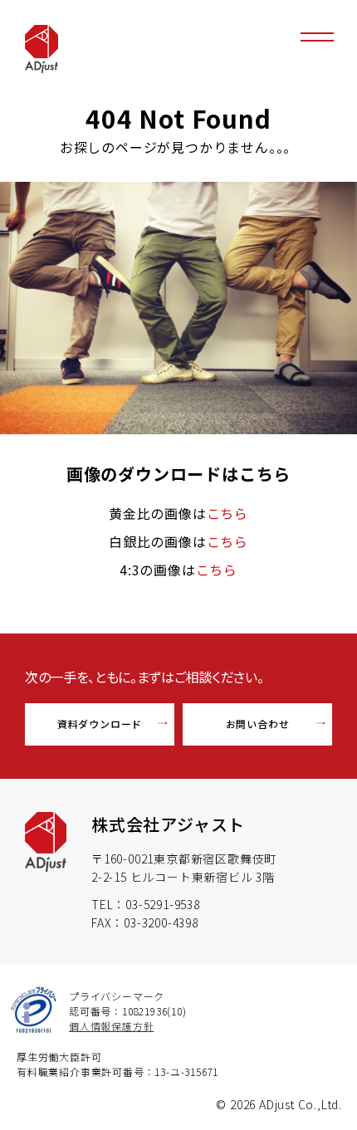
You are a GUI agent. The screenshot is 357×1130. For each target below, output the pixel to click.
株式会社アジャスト (168, 824)
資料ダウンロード (99, 724)
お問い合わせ (258, 724)
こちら (227, 513)
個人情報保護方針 (111, 1026)
